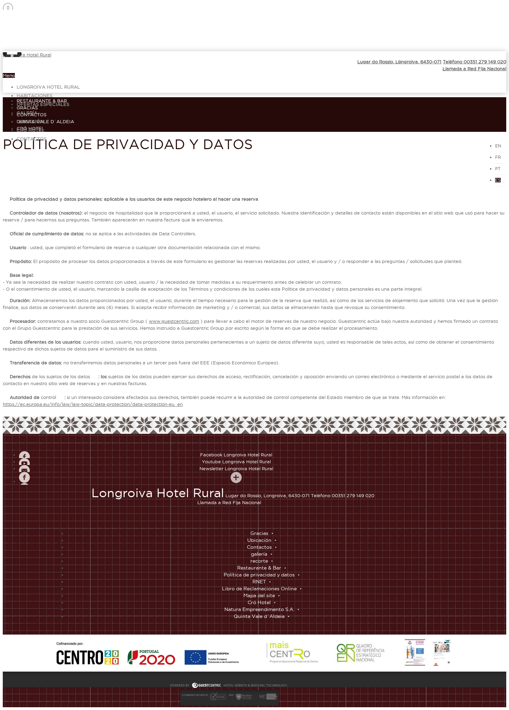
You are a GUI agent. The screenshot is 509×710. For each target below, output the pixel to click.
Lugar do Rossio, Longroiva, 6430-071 (399, 61)
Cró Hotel (30, 130)
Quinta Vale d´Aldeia (45, 121)
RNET (259, 581)
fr (498, 157)
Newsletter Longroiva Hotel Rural (236, 468)
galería (27, 112)
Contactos (31, 138)
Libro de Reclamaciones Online (259, 588)
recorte (259, 561)
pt (498, 168)
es (498, 180)
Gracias (259, 533)
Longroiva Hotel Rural (27, 54)
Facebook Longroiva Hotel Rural (236, 454)
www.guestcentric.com (174, 321)
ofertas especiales (43, 104)
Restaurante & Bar (42, 100)
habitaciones (34, 95)
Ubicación (30, 121)
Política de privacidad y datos (259, 574)
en (498, 146)
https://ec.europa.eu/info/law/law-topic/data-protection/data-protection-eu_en (93, 404)
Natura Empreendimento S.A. (259, 609)
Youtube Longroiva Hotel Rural (236, 461)
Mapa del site (259, 595)
